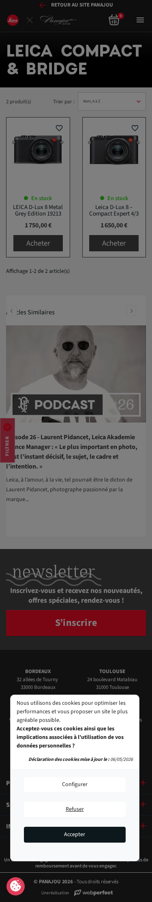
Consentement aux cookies (15, 886)
